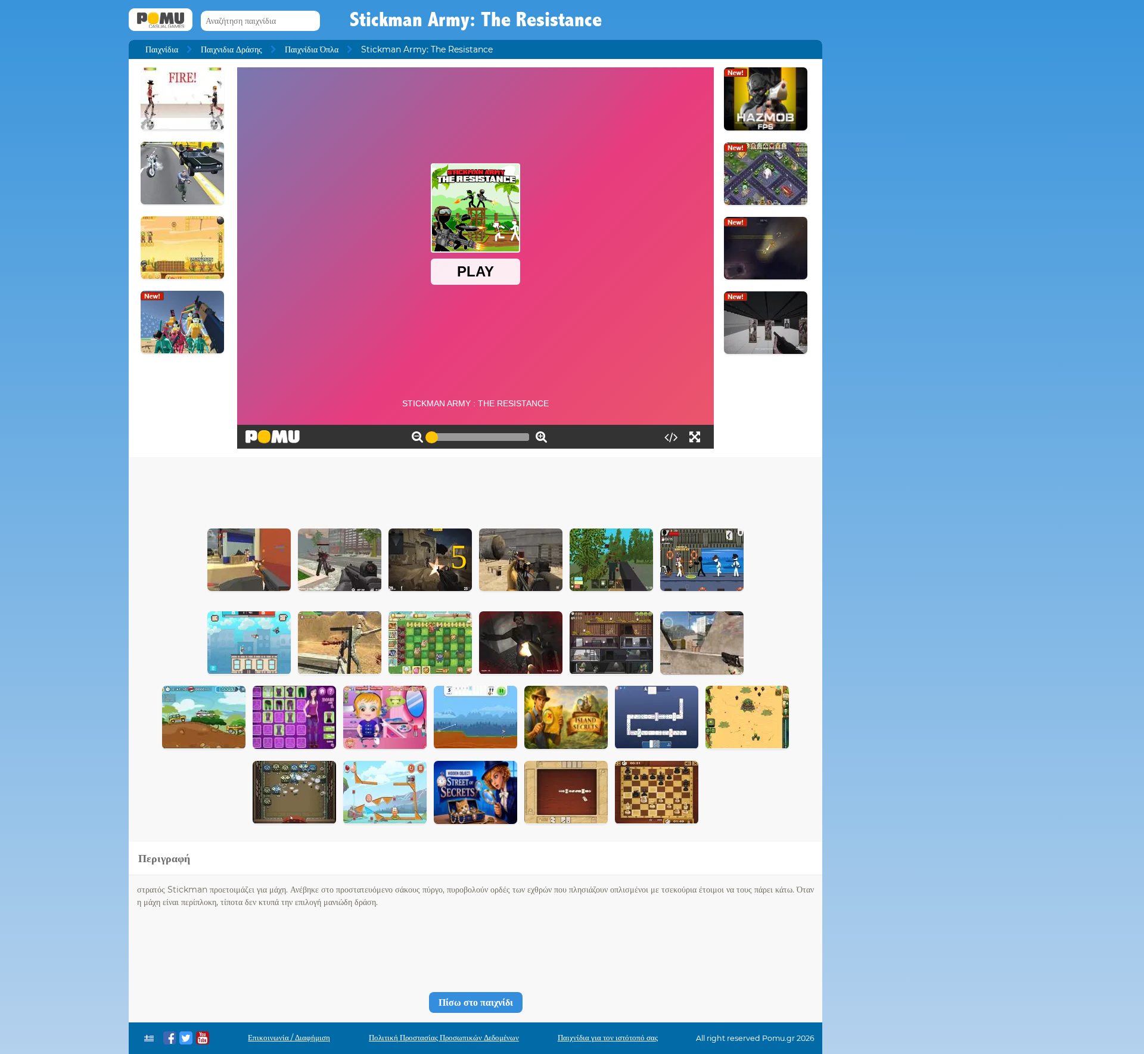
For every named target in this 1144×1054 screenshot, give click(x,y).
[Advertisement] (475, 490)
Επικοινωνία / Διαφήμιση (289, 1037)
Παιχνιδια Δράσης (231, 49)
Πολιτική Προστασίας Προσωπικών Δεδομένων (444, 1037)
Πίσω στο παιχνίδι (476, 1002)
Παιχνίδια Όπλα (311, 49)
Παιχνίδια (161, 49)
